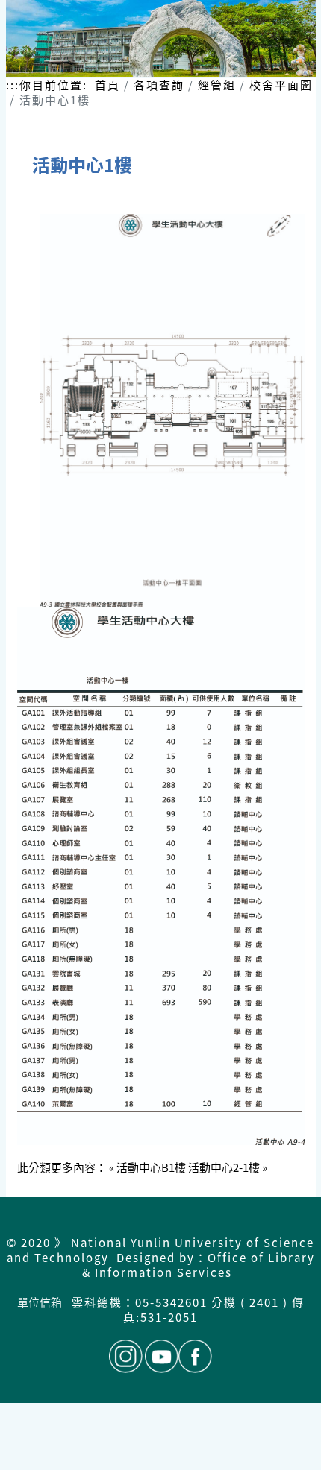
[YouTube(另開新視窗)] (161, 1356)
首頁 (107, 84)
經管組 (217, 84)
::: (12, 85)
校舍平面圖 (281, 84)
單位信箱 (40, 1302)
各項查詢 (159, 84)
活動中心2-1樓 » (227, 1167)
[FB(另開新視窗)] (195, 1356)
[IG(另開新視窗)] (126, 1356)
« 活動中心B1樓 (147, 1167)
